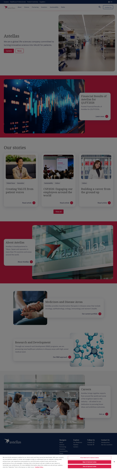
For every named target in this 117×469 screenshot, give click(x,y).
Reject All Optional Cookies (89, 462)
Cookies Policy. (39, 467)
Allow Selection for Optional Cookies (89, 457)
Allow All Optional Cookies (89, 466)
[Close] (114, 462)
